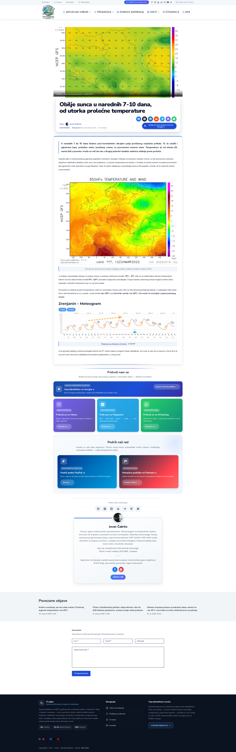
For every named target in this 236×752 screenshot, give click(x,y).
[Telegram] (162, 118)
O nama (112, 719)
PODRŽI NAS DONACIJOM (137, 2)
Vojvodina (64, 128)
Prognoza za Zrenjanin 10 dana (113, 344)
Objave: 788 (118, 577)
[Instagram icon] (121, 569)
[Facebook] (152, 2)
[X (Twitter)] (144, 118)
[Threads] (158, 2)
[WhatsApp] (174, 118)
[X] (165, 2)
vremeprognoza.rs (159, 725)
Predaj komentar (81, 673)
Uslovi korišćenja (116, 708)
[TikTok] (171, 2)
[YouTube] (168, 2)
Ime (76, 641)
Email (108, 641)
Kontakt (112, 725)
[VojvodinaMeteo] (48, 12)
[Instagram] (155, 2)
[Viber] (168, 118)
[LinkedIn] (161, 2)
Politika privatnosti (117, 714)
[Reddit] (156, 118)
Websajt (140, 641)
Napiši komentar (81, 650)
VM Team (85, 748)
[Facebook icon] (114, 569)
